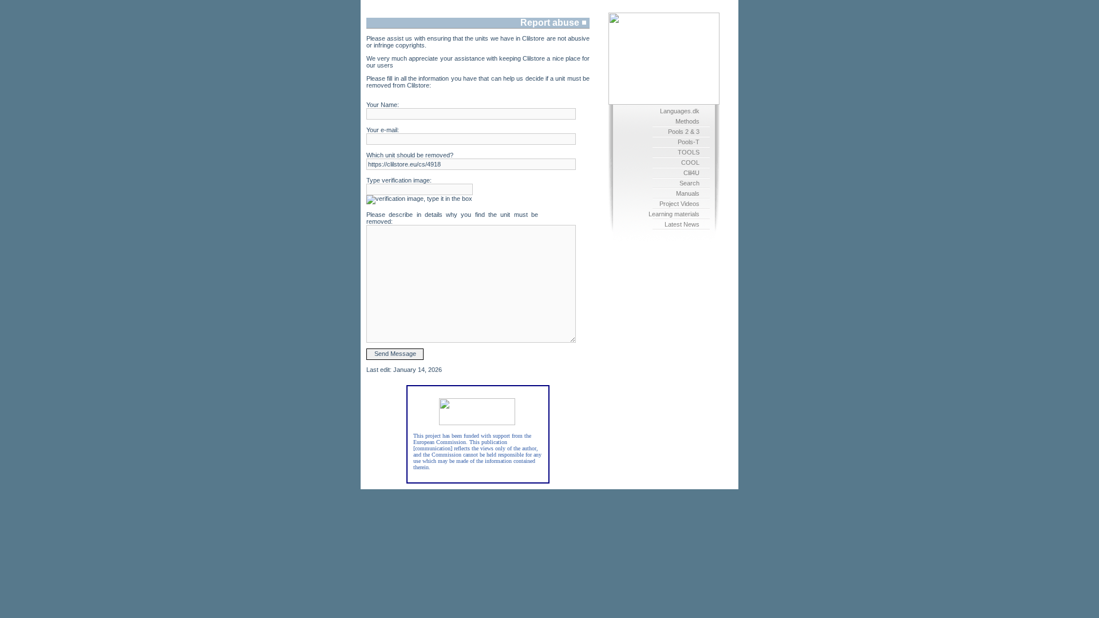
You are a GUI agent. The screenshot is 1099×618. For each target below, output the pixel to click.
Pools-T (688, 141)
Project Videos (679, 203)
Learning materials (674, 214)
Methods (687, 121)
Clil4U (691, 172)
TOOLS (688, 152)
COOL (690, 162)
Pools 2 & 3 (683, 131)
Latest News (682, 224)
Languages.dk (679, 111)
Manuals (687, 193)
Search (689, 183)
